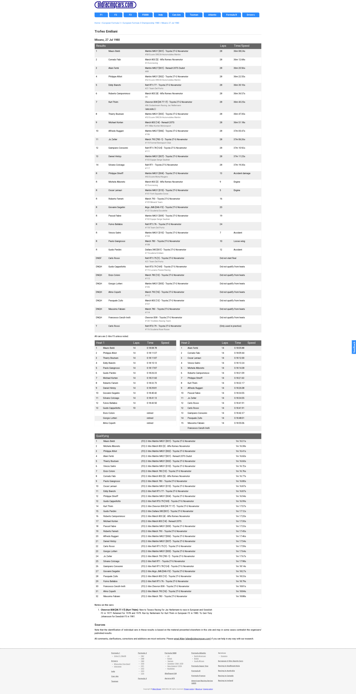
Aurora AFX (170, 678)
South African (199, 661)
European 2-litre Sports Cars (230, 661)
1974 (142, 674)
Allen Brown (156, 689)
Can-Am (114, 676)
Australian (171, 669)
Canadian (170, 664)
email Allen (179, 638)
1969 (142, 661)
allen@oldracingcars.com (198, 638)
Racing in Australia (226, 671)
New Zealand (172, 666)
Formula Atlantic (198, 653)
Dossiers (224, 656)
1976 (179, 666)
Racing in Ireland (225, 681)
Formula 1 (115, 653)
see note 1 (150, 109)
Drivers (114, 661)
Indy (113, 671)
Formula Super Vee (199, 666)
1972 (142, 669)
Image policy (208, 689)
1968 (142, 659)
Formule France (198, 676)
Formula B (195, 671)
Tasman (114, 681)
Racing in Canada (225, 676)
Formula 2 (142, 653)
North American (200, 656)
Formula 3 (142, 678)
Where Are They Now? (122, 664)
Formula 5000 (170, 653)
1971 (142, 666)
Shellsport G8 (170, 673)
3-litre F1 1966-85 (120, 656)
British (169, 659)
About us (199, 689)
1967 (142, 656)
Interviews (117, 666)
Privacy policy (189, 689)
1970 (142, 664)
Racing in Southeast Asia (229, 666)
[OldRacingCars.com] (115, 6)
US (168, 656)
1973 (142, 671)
